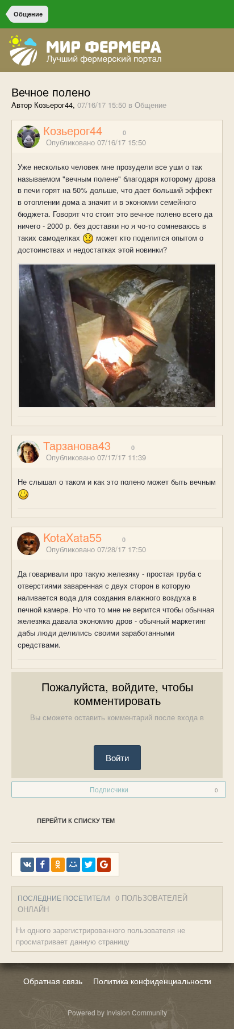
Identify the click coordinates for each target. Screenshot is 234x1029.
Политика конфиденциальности (152, 980)
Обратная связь (52, 980)
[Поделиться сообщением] (218, 142)
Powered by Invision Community (117, 1012)
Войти (117, 757)
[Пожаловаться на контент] (204, 142)
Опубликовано (96, 142)
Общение (150, 104)
